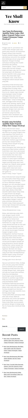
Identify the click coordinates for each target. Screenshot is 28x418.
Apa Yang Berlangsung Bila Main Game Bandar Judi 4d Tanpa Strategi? (13, 358)
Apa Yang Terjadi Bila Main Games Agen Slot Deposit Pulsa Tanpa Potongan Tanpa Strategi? (14, 340)
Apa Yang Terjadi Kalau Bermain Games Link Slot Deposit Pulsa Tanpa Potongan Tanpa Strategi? (14, 366)
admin (15, 43)
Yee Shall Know (14, 19)
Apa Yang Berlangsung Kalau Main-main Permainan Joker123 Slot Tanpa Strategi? (13, 374)
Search (25, 7)
